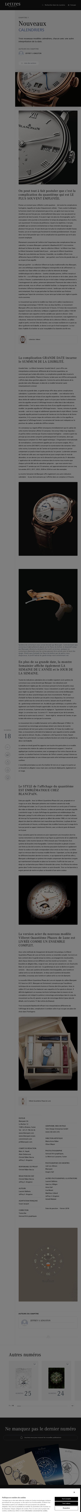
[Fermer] (74, 1492)
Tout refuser (66, 1503)
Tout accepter (66, 1499)
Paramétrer (66, 1508)
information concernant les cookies (36, 1510)
